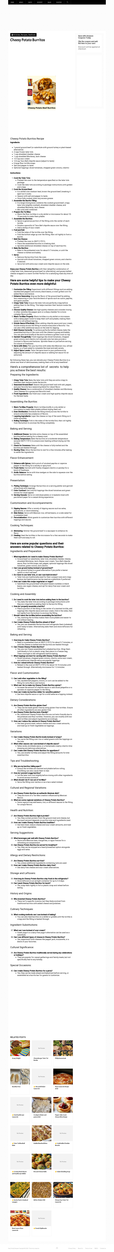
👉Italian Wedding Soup (62, 1172)
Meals (21, 2)
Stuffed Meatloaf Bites (40, 1143)
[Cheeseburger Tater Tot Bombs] (41, 1048)
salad (49, 2)
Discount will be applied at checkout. (89, 48)
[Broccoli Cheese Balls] (41, 1162)
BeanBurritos (16, 1087)
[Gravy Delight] (20, 1048)
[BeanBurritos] (20, 1076)
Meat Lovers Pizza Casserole (17, 1229)
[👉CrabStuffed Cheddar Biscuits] (63, 1133)
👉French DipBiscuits (40, 1228)
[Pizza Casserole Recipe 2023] (63, 1076)
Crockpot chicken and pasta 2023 (40, 1116)
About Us (80, 1248)
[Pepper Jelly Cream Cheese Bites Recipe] (63, 1105)
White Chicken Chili (39, 1200)
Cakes (30, 2)
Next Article (63, 46)
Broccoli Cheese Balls (40, 1172)
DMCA (96, 1248)
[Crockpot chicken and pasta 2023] (41, 1105)
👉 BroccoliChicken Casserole (39, 1088)
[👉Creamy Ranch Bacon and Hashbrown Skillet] (20, 1162)
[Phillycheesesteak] (63, 1048)
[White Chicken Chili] (41, 1190)
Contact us (103, 1248)
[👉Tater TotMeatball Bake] (20, 1133)
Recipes (24, 35)
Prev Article (47, 46)
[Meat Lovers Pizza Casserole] (20, 1218)
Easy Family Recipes (13, 1248)
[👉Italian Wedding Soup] (63, 1162)
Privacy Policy (72, 1248)
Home (12, 2)
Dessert (40, 2)
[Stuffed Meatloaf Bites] (41, 1133)
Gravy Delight (16, 1058)
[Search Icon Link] (67, 2)
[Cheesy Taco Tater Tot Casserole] (63, 1190)
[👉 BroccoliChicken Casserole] (41, 1076)
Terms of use (88, 1248)
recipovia (36, 1248)
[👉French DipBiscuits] (41, 1218)
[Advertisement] (57, 18)
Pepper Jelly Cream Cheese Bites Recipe (61, 1116)
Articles (17, 35)
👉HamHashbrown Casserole (18, 1116)
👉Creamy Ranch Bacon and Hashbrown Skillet (19, 1173)
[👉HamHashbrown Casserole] (20, 1105)
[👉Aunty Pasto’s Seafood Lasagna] (20, 1190)
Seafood (59, 2)
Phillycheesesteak (60, 1058)
